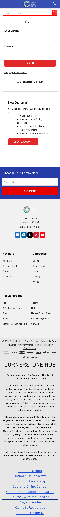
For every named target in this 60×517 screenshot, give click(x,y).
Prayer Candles (30, 502)
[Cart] (55, 4)
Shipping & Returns (12, 265)
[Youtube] (42, 235)
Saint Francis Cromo (12, 308)
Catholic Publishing (30, 481)
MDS (33, 308)
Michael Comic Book (41, 313)
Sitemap (7, 276)
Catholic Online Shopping (15, 323)
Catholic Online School (30, 486)
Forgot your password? (15, 72)
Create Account (23, 141)
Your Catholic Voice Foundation (30, 491)
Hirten (6, 318)
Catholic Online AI (30, 512)
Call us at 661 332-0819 (30, 227)
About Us (7, 260)
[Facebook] (17, 235)
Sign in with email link (30, 82)
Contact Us (8, 271)
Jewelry (36, 276)
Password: (9, 46)
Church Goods (39, 265)
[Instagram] (24, 235)
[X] (30, 235)
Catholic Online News (30, 476)
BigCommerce (26, 344)
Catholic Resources (30, 507)
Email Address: (11, 30)
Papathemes (29, 348)
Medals (36, 281)
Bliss (5, 313)
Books (36, 260)
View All (35, 323)
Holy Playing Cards (40, 318)
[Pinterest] (36, 235)
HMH (5, 302)
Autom (34, 302)
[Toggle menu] (4, 4)
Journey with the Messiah (30, 497)
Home (35, 271)
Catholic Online (30, 470)
